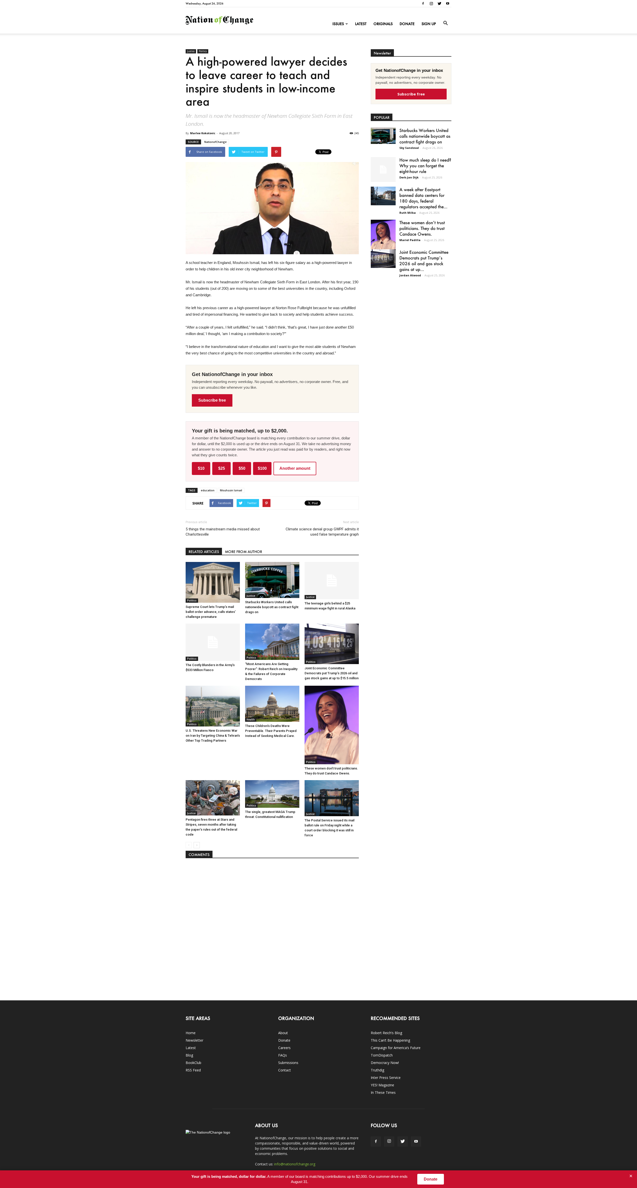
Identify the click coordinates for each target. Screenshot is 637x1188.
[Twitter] (439, 3)
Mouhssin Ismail (231, 490)
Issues (338, 23)
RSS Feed (193, 1070)
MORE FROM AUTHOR (243, 551)
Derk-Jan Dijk (409, 177)
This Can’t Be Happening (390, 1040)
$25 (221, 468)
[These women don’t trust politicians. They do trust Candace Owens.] (332, 725)
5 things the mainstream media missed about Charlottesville (223, 532)
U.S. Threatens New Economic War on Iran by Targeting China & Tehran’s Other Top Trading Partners (213, 735)
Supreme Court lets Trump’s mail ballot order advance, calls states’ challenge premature (211, 612)
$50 (242, 468)
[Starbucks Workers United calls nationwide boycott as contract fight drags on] (272, 580)
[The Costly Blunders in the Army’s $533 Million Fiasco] (213, 642)
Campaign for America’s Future (396, 1047)
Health (251, 719)
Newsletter (194, 1040)
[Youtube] (447, 3)
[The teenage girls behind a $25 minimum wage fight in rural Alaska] (332, 580)
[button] (445, 23)
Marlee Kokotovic (202, 133)
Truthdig (377, 1070)
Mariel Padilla (410, 240)
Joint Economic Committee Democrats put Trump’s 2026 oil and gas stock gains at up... (423, 260)
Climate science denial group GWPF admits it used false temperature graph (322, 532)
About (283, 1032)
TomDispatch (382, 1055)
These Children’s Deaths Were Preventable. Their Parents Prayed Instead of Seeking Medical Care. (271, 731)
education (207, 490)
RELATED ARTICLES (204, 551)
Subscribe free (212, 400)
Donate (407, 23)
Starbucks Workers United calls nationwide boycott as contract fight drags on (271, 607)
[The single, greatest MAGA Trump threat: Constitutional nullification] (272, 794)
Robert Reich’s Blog (386, 1032)
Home (191, 1032)
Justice (191, 51)
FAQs (282, 1055)
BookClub (193, 1062)
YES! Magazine (382, 1085)
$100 (262, 468)
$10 (201, 468)
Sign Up (429, 23)
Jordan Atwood (410, 275)
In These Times (383, 1092)
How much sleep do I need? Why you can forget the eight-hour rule (425, 165)
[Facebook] (423, 3)
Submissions (288, 1062)
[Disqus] (272, 927)
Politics (203, 51)
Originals (383, 23)
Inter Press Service (386, 1077)
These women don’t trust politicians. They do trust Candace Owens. (422, 228)
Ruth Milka (407, 212)
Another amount (294, 468)
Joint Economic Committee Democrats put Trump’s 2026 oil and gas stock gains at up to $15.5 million (332, 673)
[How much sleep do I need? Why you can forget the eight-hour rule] (383, 169)
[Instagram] (431, 3)
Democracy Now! (385, 1062)
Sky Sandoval (409, 148)
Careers (284, 1047)
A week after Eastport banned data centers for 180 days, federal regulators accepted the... (423, 198)
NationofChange (215, 142)
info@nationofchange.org (294, 1164)
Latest (361, 23)
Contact (284, 1070)
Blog (189, 1055)
